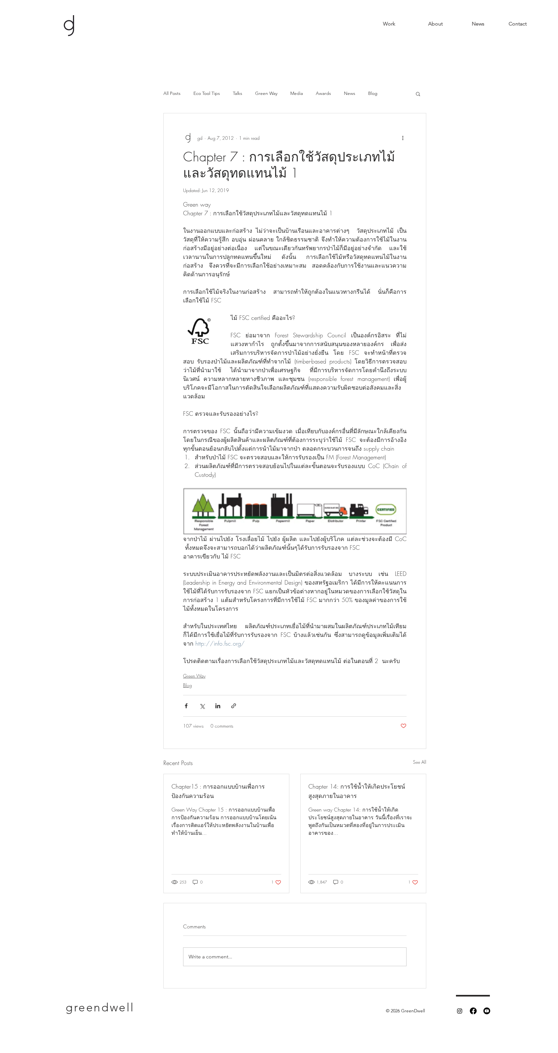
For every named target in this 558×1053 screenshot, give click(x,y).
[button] (418, 93)
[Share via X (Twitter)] (202, 706)
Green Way (266, 93)
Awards (323, 93)
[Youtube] (486, 1010)
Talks (237, 93)
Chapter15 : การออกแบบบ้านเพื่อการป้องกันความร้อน (218, 791)
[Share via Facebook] (186, 706)
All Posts (172, 93)
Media (296, 93)
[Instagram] (459, 1010)
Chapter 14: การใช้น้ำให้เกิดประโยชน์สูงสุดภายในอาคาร (356, 791)
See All (419, 762)
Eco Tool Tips (206, 93)
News (349, 93)
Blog (372, 93)
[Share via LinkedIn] (218, 706)
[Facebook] (473, 1010)
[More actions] (403, 138)
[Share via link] (234, 706)
